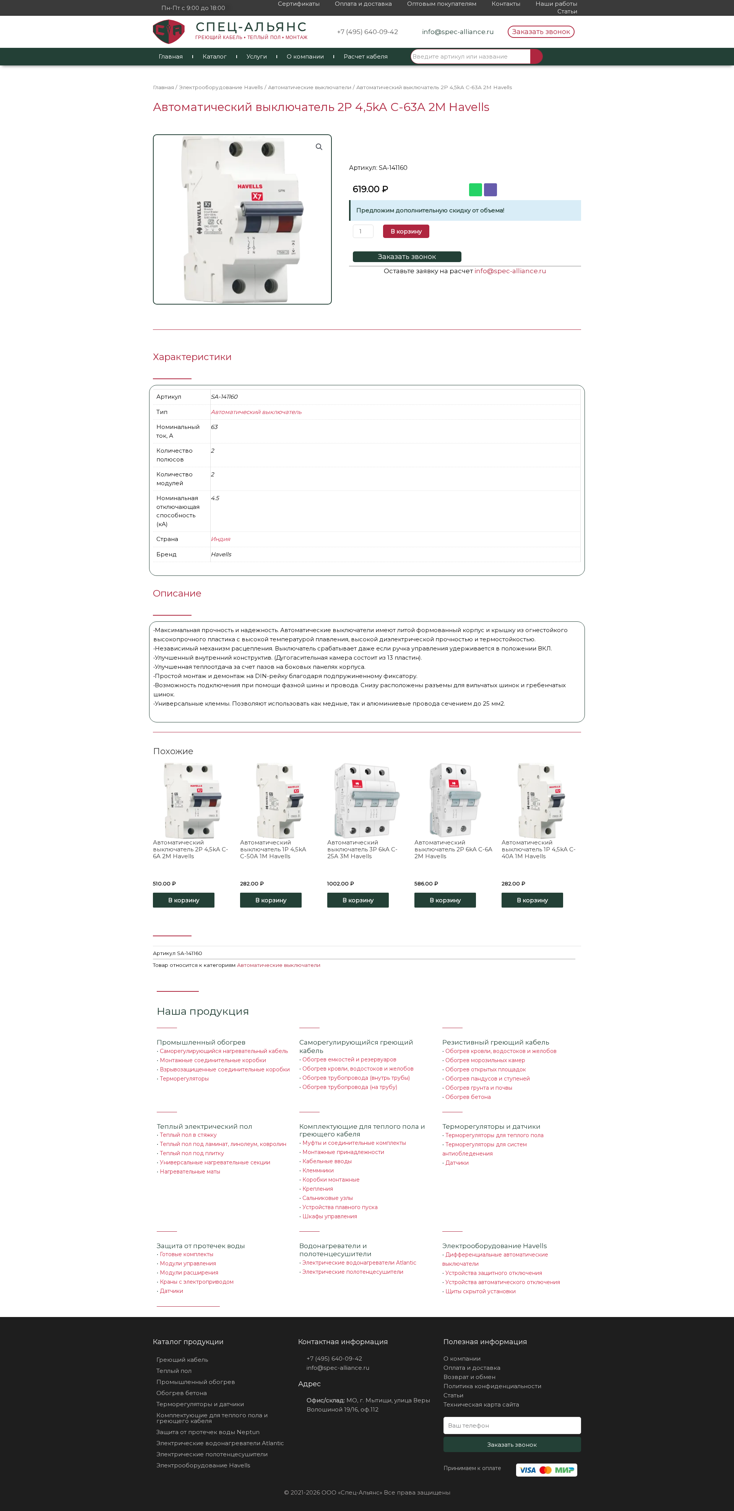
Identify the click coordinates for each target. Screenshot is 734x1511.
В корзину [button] (183, 900)
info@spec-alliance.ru (510, 271)
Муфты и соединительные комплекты (354, 1142)
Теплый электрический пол (204, 1126)
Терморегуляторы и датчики (491, 1126)
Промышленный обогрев (201, 1042)
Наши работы (556, 3)
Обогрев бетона (468, 1097)
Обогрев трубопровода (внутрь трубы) (356, 1077)
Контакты (506, 3)
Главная (171, 56)
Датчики (457, 1162)
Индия (220, 539)
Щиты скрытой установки (480, 1291)
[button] (541, 32)
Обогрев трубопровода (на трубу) (349, 1087)
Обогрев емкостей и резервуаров (349, 1059)
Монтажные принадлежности (343, 1152)
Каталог (215, 56)
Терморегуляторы (184, 1078)
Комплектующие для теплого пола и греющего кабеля (212, 1418)
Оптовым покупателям (441, 3)
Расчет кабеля (366, 56)
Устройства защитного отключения (493, 1273)
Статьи (567, 11)
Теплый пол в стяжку (188, 1134)
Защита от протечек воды (201, 1246)
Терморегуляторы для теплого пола (494, 1135)
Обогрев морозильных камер (485, 1060)
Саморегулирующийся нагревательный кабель (224, 1051)
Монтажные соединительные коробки (213, 1060)
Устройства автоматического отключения (502, 1282)
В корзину (406, 231)
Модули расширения (189, 1272)
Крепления (317, 1188)
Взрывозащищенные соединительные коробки (225, 1069)
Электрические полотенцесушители (352, 1271)
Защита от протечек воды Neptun (208, 1432)
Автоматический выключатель (256, 412)
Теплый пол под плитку (192, 1153)
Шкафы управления (329, 1216)
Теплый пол (174, 1370)
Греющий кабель (182, 1359)
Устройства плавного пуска (340, 1207)
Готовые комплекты (186, 1254)
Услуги (257, 56)
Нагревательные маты (190, 1171)
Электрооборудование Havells (221, 87)
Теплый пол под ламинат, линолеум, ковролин (223, 1144)
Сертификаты (299, 3)
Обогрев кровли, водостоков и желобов (358, 1068)
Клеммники (318, 1170)
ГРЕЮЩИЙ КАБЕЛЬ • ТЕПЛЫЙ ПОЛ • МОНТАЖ (251, 37)
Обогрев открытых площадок (485, 1069)
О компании (305, 56)
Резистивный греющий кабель (495, 1042)
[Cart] (563, 56)
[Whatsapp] (475, 189)
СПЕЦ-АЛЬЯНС (251, 27)
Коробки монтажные (331, 1179)
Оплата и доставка (363, 3)
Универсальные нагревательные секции (215, 1162)
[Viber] (490, 189)
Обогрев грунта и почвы (478, 1087)
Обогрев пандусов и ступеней (487, 1078)
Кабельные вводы (327, 1161)
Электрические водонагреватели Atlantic (359, 1262)
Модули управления (188, 1263)
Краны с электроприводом (197, 1281)
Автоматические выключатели (309, 87)
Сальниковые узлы (327, 1198)
